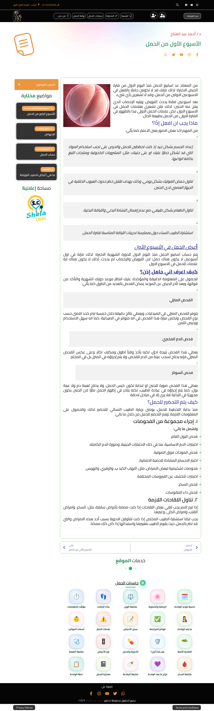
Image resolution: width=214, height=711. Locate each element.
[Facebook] (186, 5)
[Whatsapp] (165, 54)
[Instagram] (197, 5)
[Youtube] (191, 5)
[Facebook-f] (197, 54)
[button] (19, 84)
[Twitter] (173, 54)
